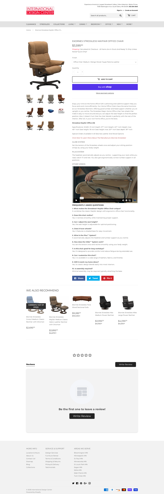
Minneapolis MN (80, 456)
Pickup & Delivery (52, 464)
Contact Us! (30, 459)
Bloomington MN (81, 453)
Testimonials (50, 467)
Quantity (75, 68)
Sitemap (29, 462)
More (128, 24)
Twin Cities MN (80, 476)
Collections (59, 24)
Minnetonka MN (80, 462)
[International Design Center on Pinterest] (81, 484)
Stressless (45, 24)
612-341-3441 (133, 6)
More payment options (105, 93)
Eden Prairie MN (80, 473)
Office (108, 24)
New (119, 24)
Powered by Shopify (33, 492)
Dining (82, 24)
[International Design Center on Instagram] (89, 484)
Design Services (51, 453)
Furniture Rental (51, 456)
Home (28, 30)
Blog (28, 464)
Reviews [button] (30, 364)
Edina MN (78, 470)
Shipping (75, 49)
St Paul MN (78, 459)
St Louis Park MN (80, 464)
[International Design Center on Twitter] (73, 484)
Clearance (31, 24)
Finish (74, 58)
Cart (133, 15)
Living (71, 24)
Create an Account (131, 10)
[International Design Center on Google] (85, 484)
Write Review (125, 364)
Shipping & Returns (52, 462)
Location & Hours (33, 453)
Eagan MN (78, 467)
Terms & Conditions (53, 459)
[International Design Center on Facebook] (77, 484)
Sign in (119, 10)
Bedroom (95, 24)
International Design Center (42, 490)
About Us (29, 456)
